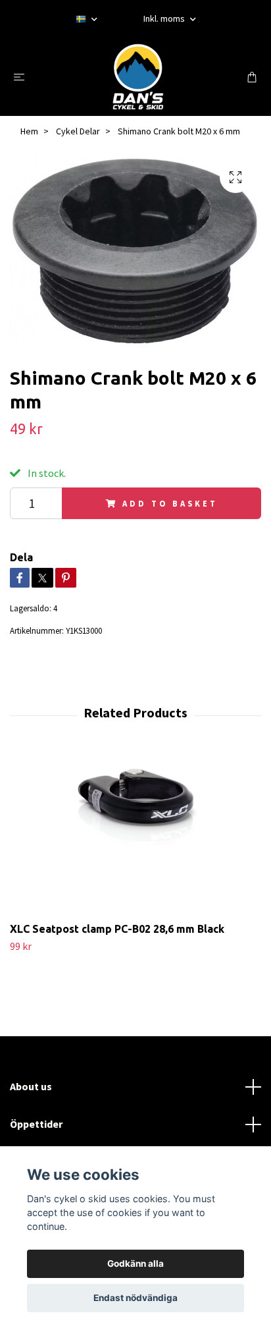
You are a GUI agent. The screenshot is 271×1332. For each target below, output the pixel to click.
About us (31, 1086)
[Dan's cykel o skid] (138, 76)
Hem (29, 131)
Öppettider (36, 1123)
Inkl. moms (165, 18)
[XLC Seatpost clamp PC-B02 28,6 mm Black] (135, 834)
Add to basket (169, 503)
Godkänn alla (135, 1263)
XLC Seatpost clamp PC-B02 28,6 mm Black (117, 929)
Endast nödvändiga (135, 1297)
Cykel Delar (78, 131)
